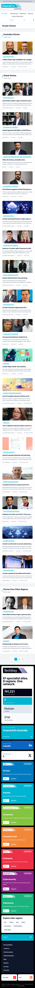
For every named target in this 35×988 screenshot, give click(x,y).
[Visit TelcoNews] (12, 896)
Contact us (6, 948)
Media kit (13, 778)
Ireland (23, 922)
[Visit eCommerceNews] (12, 808)
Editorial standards (9, 955)
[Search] (24, 20)
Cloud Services (14, 13)
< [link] (12, 659)
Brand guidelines (8, 945)
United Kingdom (18, 926)
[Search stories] (30, 937)
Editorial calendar (8, 952)
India (17, 922)
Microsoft (30, 13)
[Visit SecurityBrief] (12, 873)
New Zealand (7, 926)
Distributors (23, 13)
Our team (6, 966)
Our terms (6, 970)
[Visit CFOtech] (12, 764)
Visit (5, 778)
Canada (11, 922)
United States (7, 929)
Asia (5, 922)
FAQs (5, 959)
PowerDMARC (21, 986)
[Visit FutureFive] (12, 830)
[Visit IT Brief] (12, 851)
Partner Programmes (17, 16)
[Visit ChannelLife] (12, 786)
